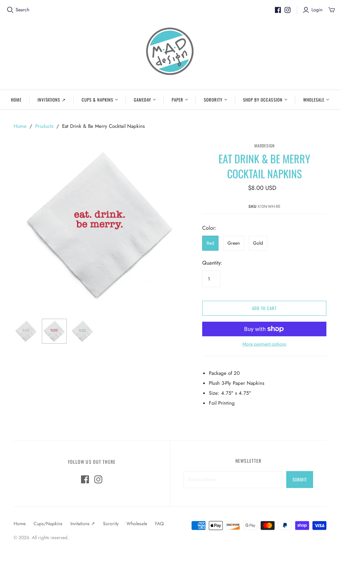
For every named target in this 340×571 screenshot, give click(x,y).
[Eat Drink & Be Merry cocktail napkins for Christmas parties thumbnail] (26, 331)
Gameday (142, 99)
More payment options (264, 344)
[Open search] (10, 10)
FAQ (159, 523)
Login (316, 10)
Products (44, 126)
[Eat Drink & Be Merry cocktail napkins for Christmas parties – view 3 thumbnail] (82, 331)
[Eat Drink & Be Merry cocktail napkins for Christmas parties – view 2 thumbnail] (54, 331)
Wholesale (313, 99)
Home (16, 99)
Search (22, 10)
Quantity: (212, 263)
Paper (177, 99)
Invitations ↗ (52, 99)
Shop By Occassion (263, 99)
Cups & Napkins (98, 99)
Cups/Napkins (48, 523)
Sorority (213, 99)
